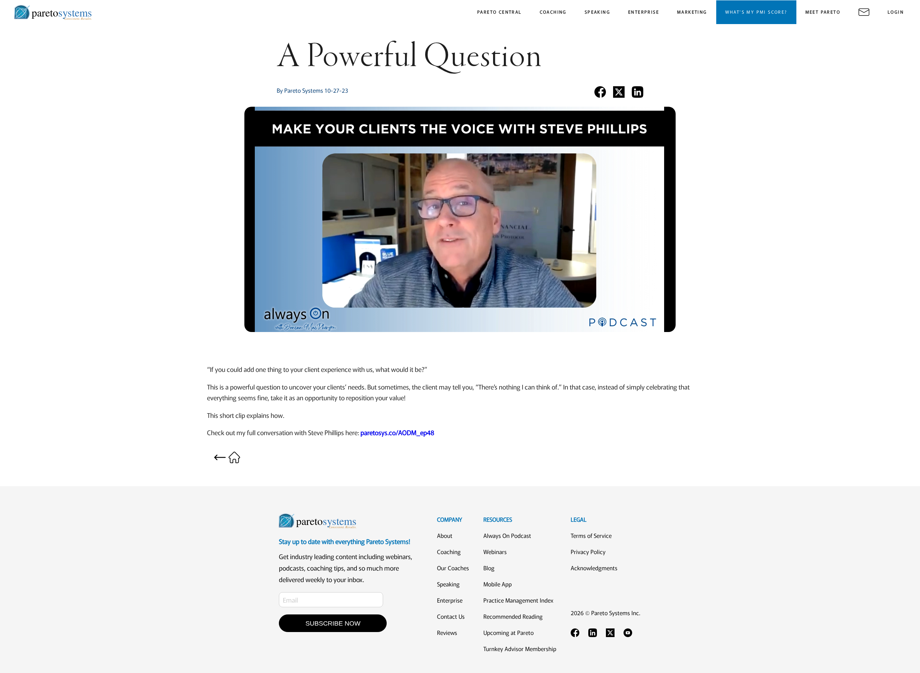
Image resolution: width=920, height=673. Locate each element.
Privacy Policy (588, 551)
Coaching (449, 551)
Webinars (495, 551)
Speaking (448, 584)
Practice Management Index (518, 600)
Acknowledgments (594, 567)
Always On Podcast (507, 535)
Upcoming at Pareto (508, 632)
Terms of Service (591, 535)
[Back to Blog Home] (227, 456)
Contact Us (451, 616)
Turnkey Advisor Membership (519, 648)
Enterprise (450, 600)
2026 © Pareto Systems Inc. (605, 612)
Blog (488, 567)
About (444, 535)
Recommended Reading (513, 616)
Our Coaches (453, 567)
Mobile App (497, 584)
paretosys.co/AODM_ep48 (397, 432)
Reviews (447, 632)
